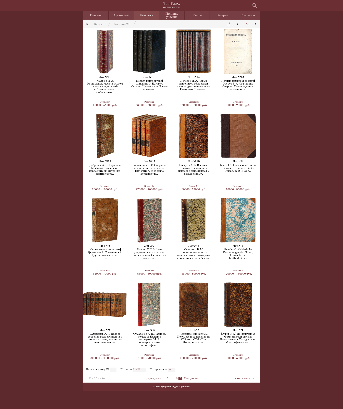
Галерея (222, 15)
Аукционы (121, 15)
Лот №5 (238, 245)
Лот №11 (149, 161)
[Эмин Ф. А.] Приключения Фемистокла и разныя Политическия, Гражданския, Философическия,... (238, 338)
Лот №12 (105, 161)
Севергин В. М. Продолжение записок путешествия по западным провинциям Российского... (193, 254)
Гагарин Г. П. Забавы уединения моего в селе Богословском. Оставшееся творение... (149, 254)
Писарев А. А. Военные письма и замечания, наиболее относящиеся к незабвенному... (193, 169)
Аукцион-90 (122, 24)
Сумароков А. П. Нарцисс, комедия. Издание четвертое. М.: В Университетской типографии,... (149, 340)
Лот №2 (193, 330)
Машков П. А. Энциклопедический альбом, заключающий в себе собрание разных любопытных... (105, 87)
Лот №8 (105, 245)
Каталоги (146, 15)
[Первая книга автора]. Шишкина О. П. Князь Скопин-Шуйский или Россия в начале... (149, 85)
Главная (95, 15)
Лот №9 (238, 161)
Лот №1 (238, 330)
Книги (197, 15)
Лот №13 (238, 77)
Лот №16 (105, 77)
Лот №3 (149, 330)
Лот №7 (149, 245)
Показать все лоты (243, 378)
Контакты (247, 15)
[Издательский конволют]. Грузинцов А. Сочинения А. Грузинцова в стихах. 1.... (105, 254)
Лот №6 (193, 245)
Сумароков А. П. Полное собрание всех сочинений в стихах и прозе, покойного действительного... (105, 338)
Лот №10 (194, 161)
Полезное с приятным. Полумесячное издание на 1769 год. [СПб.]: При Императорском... (193, 338)
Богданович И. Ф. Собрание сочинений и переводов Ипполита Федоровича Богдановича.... (149, 169)
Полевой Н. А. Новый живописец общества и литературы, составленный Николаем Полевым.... (193, 85)
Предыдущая (152, 378)
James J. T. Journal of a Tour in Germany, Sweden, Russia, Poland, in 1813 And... (238, 168)
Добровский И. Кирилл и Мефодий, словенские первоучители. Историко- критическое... (105, 169)
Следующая (191, 378)
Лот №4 (105, 330)
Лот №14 (194, 77)
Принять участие (171, 15)
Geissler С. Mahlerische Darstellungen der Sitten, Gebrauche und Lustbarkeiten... (238, 254)
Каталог (99, 24)
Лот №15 (149, 77)
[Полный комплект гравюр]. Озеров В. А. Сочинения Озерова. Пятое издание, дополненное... (238, 85)
